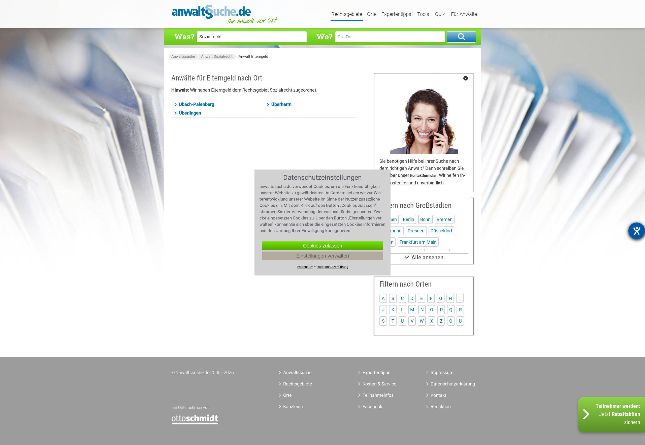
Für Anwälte (464, 14)
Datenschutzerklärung (447, 383)
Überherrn (281, 104)
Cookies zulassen (322, 245)
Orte (371, 14)
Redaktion (441, 406)
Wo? (324, 36)
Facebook (372, 406)
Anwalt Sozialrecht (217, 56)
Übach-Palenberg (196, 104)
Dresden (416, 230)
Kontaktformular (423, 176)
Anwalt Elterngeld (253, 56)
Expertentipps (396, 14)
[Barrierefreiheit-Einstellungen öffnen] (636, 230)
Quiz (440, 14)
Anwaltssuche (183, 56)
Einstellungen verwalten (322, 256)
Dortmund (391, 230)
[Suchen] (461, 37)
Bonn (425, 219)
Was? (184, 36)
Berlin (408, 219)
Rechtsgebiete (346, 14)
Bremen (445, 219)
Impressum (442, 372)
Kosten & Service (379, 383)
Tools (423, 14)
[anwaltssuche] (225, 23)
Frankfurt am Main (418, 242)
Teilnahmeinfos (378, 395)
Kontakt (438, 395)
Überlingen (190, 113)
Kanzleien (293, 406)
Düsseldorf (441, 230)
